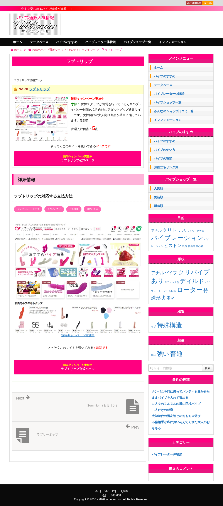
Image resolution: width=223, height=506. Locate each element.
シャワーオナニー (196, 231)
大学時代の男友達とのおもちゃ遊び (176, 416)
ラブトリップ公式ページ (78, 158)
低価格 (191, 246)
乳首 (184, 246)
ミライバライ (54, 209)
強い (163, 353)
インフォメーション (172, 42)
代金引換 (73, 209)
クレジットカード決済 (28, 209)
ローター (190, 289)
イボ (153, 326)
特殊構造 (169, 325)
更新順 (158, 197)
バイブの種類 (163, 158)
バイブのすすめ (67, 42)
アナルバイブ (164, 272)
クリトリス (174, 230)
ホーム (17, 42)
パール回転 (170, 291)
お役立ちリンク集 (166, 167)
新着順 (158, 205)
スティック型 (172, 282)
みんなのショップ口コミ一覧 (174, 111)
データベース (39, 42)
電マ (170, 298)
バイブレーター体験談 (100, 42)
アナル (156, 230)
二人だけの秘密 (162, 410)
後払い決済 (92, 209)
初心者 (199, 246)
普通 (176, 353)
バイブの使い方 (164, 149)
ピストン (172, 245)
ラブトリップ (39, 89)
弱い (153, 355)
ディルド (192, 281)
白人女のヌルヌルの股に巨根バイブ (176, 403)
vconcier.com (114, 499)
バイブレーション (177, 237)
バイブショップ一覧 (137, 42)
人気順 (158, 188)
